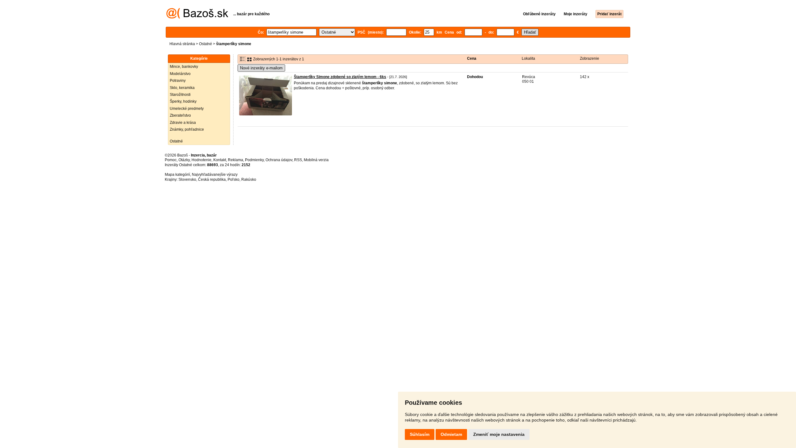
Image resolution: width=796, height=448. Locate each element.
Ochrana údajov (279, 160)
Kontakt (219, 160)
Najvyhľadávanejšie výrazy (215, 174)
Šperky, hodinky (183, 101)
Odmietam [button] (451, 434)
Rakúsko (248, 179)
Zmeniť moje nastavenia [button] (499, 434)
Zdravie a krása (183, 122)
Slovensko (187, 179)
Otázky (184, 160)
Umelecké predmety (187, 108)
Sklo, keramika (182, 88)
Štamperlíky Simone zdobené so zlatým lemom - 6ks (340, 77)
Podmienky (254, 160)
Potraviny (178, 80)
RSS (298, 160)
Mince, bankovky (184, 66)
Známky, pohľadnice (187, 129)
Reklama (235, 160)
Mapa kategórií (177, 174)
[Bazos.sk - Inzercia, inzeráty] (197, 17)
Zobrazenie (589, 58)
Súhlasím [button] (419, 434)
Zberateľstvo (180, 115)
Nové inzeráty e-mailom (261, 68)
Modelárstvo (180, 74)
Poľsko (233, 179)
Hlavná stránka (182, 44)
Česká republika (212, 179)
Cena (471, 58)
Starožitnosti (180, 94)
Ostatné (205, 44)
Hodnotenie (201, 160)
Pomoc (171, 160)
